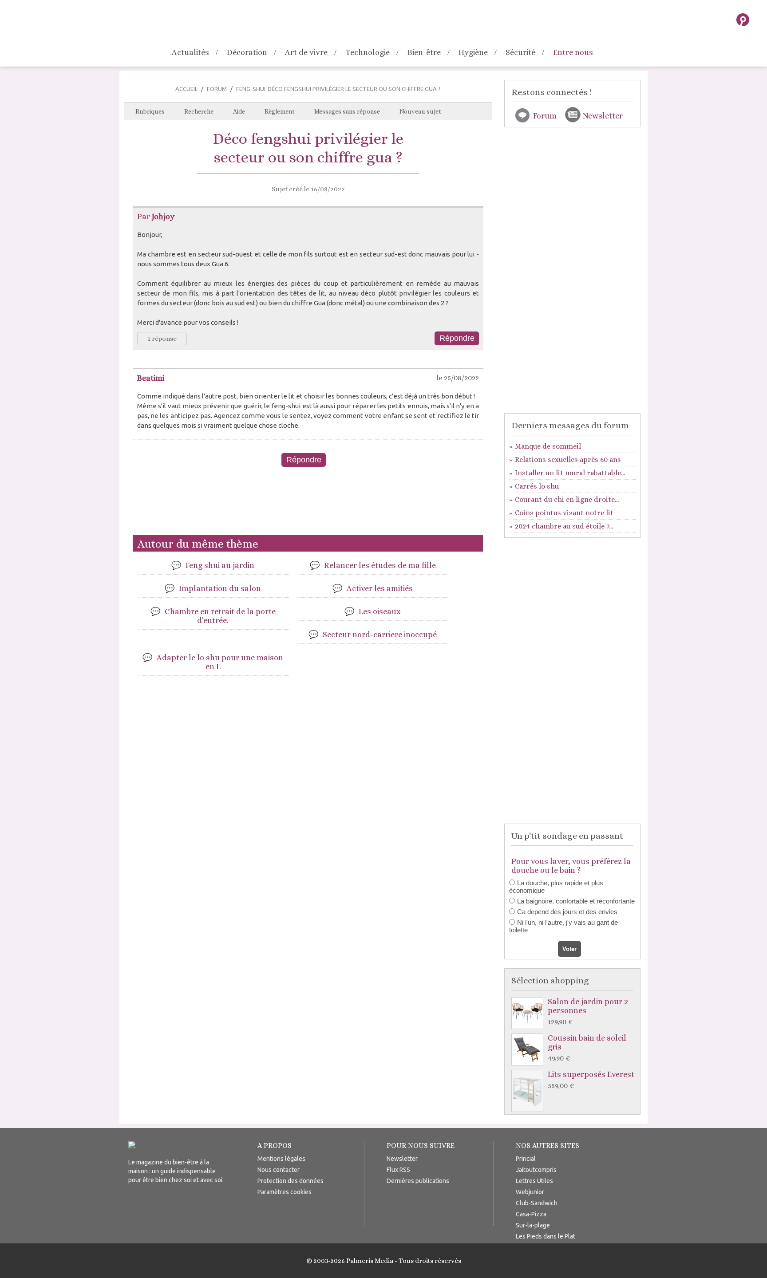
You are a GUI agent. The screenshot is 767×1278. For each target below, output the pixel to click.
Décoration (247, 52)
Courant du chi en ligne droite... (567, 499)
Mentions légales (281, 1158)
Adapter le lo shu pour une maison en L (220, 662)
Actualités (190, 52)
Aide (239, 111)
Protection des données (290, 1180)
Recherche (198, 111)
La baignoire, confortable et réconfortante (576, 901)
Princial (526, 1158)
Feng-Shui (250, 89)
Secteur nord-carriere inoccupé (380, 634)
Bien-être (424, 52)
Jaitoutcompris (536, 1169)
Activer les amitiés (380, 588)
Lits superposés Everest (591, 1080)
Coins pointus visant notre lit (564, 513)
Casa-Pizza (531, 1214)
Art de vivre (306, 52)
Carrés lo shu (537, 486)
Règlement (280, 111)
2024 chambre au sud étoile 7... (564, 526)
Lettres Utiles (534, 1180)
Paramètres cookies (284, 1191)
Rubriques (150, 111)
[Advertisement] (308, 505)
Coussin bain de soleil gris (587, 1047)
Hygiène (473, 52)
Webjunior (530, 1191)
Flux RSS (398, 1169)
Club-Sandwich (536, 1203)
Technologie (367, 52)
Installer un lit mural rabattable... (570, 473)
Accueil (186, 89)
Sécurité (520, 52)
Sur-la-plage (533, 1225)
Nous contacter (278, 1169)
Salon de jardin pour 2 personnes (588, 1011)
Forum (217, 89)
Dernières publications (418, 1180)
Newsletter (603, 115)
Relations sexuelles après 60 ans (568, 459)
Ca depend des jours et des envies (567, 911)
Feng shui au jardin (220, 565)
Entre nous (573, 52)
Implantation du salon (220, 588)
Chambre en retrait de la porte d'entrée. (220, 616)
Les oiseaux (380, 611)
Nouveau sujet (420, 111)
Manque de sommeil (548, 446)
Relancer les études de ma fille (380, 565)
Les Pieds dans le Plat (545, 1236)
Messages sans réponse (347, 111)
